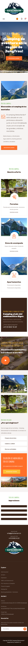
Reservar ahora (14, 61)
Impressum (4, 577)
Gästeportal (4, 589)
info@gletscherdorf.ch (14, 533)
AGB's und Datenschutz (7, 580)
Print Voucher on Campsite (8, 583)
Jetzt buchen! (4, 572)
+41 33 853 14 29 (10, 327)
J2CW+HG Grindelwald (7, 614)
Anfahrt (3, 575)
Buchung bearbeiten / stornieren (9, 592)
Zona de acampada (14, 243)
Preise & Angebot (5, 586)
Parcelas (14, 204)
